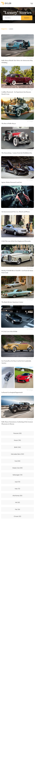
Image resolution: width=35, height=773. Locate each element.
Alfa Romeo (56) (17, 495)
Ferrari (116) (17, 440)
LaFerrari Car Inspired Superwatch (12, 392)
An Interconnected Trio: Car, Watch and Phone (15, 212)
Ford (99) (17, 461)
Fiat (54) (17, 509)
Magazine (4, 29)
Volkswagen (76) (17, 475)
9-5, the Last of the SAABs (9, 331)
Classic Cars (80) (17, 468)
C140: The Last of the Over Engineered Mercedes (16, 241)
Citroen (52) (17, 516)
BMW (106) (17, 447)
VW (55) (17, 502)
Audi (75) (17, 482)
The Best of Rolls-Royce (8, 123)
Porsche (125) (17, 433)
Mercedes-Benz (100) (17, 454)
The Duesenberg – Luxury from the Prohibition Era (16, 153)
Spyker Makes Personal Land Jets (11, 182)
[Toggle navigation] (31, 3)
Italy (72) (17, 489)
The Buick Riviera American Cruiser (12, 302)
